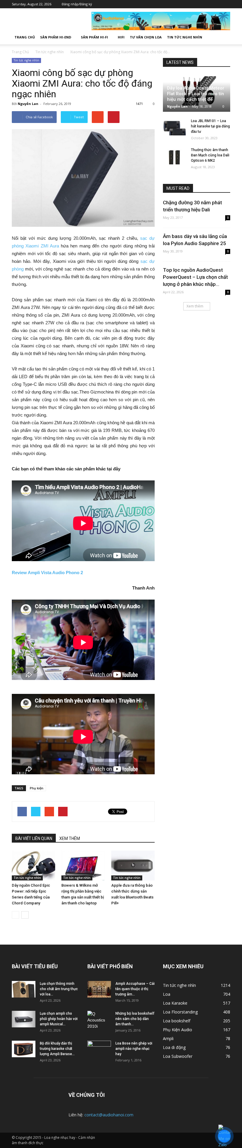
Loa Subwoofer (177, 1056)
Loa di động (174, 1047)
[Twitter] (199, 4)
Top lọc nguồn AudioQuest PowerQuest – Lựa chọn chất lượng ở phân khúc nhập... (195, 277)
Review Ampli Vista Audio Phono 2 (47, 572)
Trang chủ (24, 37)
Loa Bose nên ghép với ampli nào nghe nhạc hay (133, 1048)
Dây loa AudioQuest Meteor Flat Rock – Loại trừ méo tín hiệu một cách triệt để (195, 93)
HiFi (121, 37)
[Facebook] (190, 4)
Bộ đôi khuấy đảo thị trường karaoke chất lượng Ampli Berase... (57, 1048)
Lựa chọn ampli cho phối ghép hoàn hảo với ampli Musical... (59, 1018)
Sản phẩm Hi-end (55, 37)
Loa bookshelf (176, 1021)
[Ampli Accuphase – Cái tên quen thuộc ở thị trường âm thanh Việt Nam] (99, 989)
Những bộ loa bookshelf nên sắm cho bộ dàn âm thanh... (134, 1018)
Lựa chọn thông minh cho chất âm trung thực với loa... (59, 989)
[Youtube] (225, 4)
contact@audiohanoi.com (108, 1115)
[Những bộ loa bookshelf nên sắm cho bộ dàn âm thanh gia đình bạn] (99, 1020)
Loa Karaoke (175, 1003)
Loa (166, 994)
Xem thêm (195, 306)
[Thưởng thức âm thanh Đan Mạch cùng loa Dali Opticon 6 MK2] (175, 155)
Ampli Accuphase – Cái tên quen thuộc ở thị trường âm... (135, 989)
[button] (223, 37)
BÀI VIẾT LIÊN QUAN (33, 838)
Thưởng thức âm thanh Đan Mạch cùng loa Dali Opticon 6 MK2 (210, 155)
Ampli (168, 1038)
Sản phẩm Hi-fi (94, 37)
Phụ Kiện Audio (177, 1029)
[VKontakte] (216, 4)
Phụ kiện (36, 788)
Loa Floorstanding (180, 1012)
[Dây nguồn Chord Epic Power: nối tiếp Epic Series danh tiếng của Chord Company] (33, 865)
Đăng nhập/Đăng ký (77, 4)
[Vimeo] (208, 4)
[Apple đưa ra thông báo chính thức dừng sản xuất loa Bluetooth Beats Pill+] (133, 865)
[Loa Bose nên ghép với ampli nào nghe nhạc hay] (99, 1049)
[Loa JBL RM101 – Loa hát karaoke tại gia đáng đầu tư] (175, 126)
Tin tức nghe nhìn (184, 37)
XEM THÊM (69, 838)
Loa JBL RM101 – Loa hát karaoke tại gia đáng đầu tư (210, 126)
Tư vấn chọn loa (146, 37)
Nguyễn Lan (28, 103)
